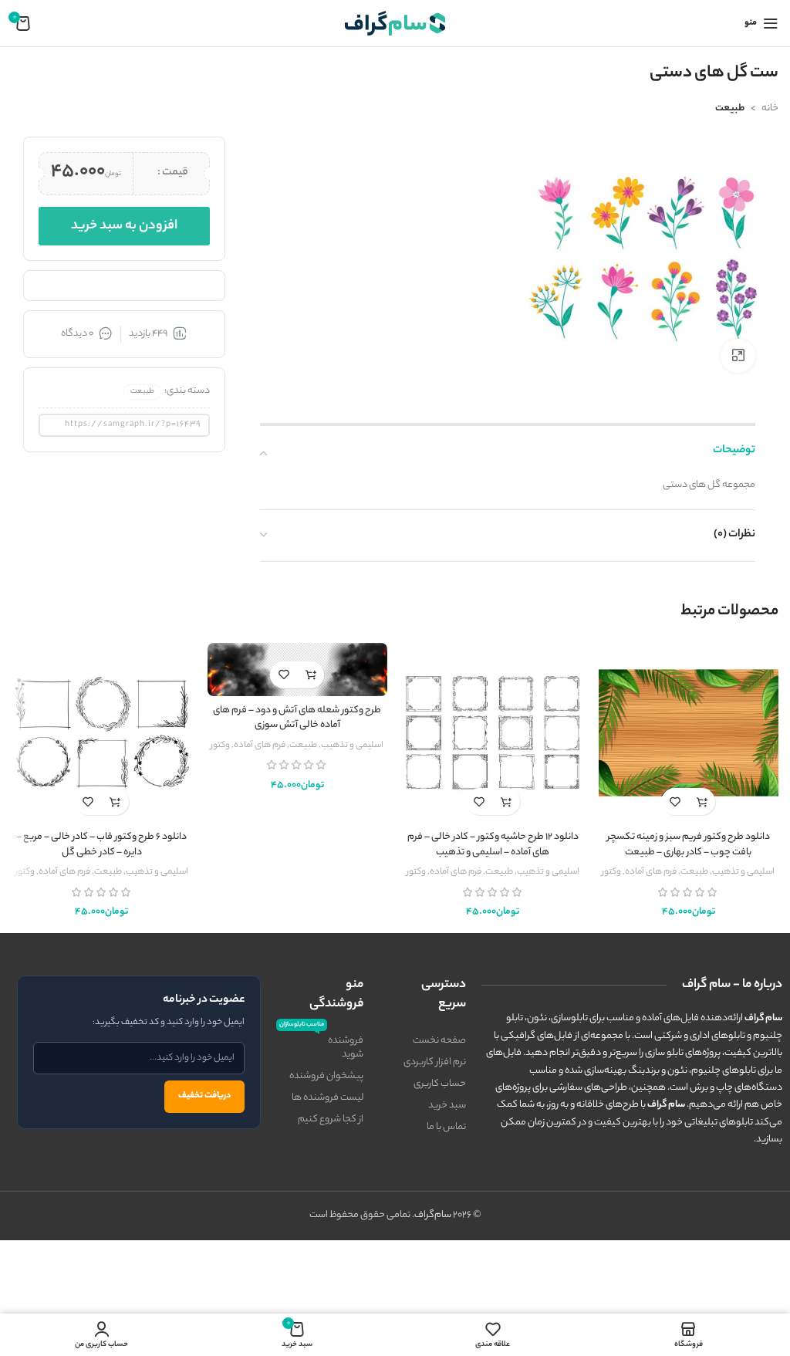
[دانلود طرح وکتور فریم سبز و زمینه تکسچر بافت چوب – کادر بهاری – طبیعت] (689, 733)
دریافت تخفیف (204, 1096)
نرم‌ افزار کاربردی (434, 1062)
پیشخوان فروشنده (326, 1076)
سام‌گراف (432, 1215)
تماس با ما (446, 1127)
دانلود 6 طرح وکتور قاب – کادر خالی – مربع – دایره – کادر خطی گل (101, 845)
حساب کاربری (440, 1084)
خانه (769, 108)
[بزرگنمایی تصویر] (738, 356)
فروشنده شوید (321, 1046)
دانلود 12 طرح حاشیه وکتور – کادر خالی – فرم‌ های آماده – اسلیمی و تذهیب (493, 845)
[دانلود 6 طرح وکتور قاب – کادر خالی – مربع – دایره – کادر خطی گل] (102, 733)
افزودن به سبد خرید (124, 226)
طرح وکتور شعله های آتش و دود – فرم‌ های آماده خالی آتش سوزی (297, 718)
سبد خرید (447, 1105)
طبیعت (729, 108)
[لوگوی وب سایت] (395, 23)
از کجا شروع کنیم (330, 1119)
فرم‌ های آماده (651, 872)
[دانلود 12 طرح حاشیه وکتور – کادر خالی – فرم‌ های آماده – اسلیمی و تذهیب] (493, 733)
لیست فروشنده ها (327, 1098)
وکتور (611, 872)
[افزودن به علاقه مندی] (674, 801)
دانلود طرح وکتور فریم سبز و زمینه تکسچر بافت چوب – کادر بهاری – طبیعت (688, 845)
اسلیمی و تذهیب (743, 872)
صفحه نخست (439, 1041)
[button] (701, 801)
